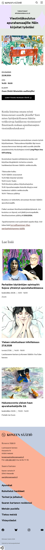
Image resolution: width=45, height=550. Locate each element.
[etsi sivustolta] (36, 2)
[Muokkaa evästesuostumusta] (2, 548)
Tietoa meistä (9, 514)
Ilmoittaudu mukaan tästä (20, 98)
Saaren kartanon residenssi (17, 502)
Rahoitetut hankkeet (13, 491)
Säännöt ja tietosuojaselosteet (11, 543)
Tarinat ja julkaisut (12, 496)
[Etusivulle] (15, 3)
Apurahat (7, 485)
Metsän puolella (10, 508)
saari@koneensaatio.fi (10, 477)
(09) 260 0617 (10, 460)
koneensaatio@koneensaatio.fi (13, 457)
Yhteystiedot (9, 520)
